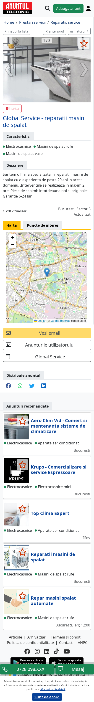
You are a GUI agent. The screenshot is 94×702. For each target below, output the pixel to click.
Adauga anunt (68, 8)
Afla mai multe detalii (52, 689)
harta (14, 108)
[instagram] (37, 651)
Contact (66, 642)
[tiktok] (56, 651)
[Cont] (88, 8)
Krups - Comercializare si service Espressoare (58, 469)
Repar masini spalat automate (53, 600)
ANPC (82, 642)
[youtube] (66, 651)
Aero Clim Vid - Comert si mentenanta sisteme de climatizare (59, 425)
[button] (47, 272)
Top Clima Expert (50, 513)
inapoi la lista (17, 31)
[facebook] (27, 651)
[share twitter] (31, 386)
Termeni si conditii (66, 637)
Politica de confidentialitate (30, 642)
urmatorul (78, 31)
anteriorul (56, 31)
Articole (15, 637)
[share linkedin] (43, 386)
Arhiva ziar (36, 637)
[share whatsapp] (20, 386)
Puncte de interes (43, 225)
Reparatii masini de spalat (53, 557)
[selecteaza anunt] (83, 43)
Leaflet (41, 320)
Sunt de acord (47, 696)
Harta (11, 225)
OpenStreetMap (60, 320)
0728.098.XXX (30, 669)
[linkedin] (46, 651)
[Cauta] (47, 8)
